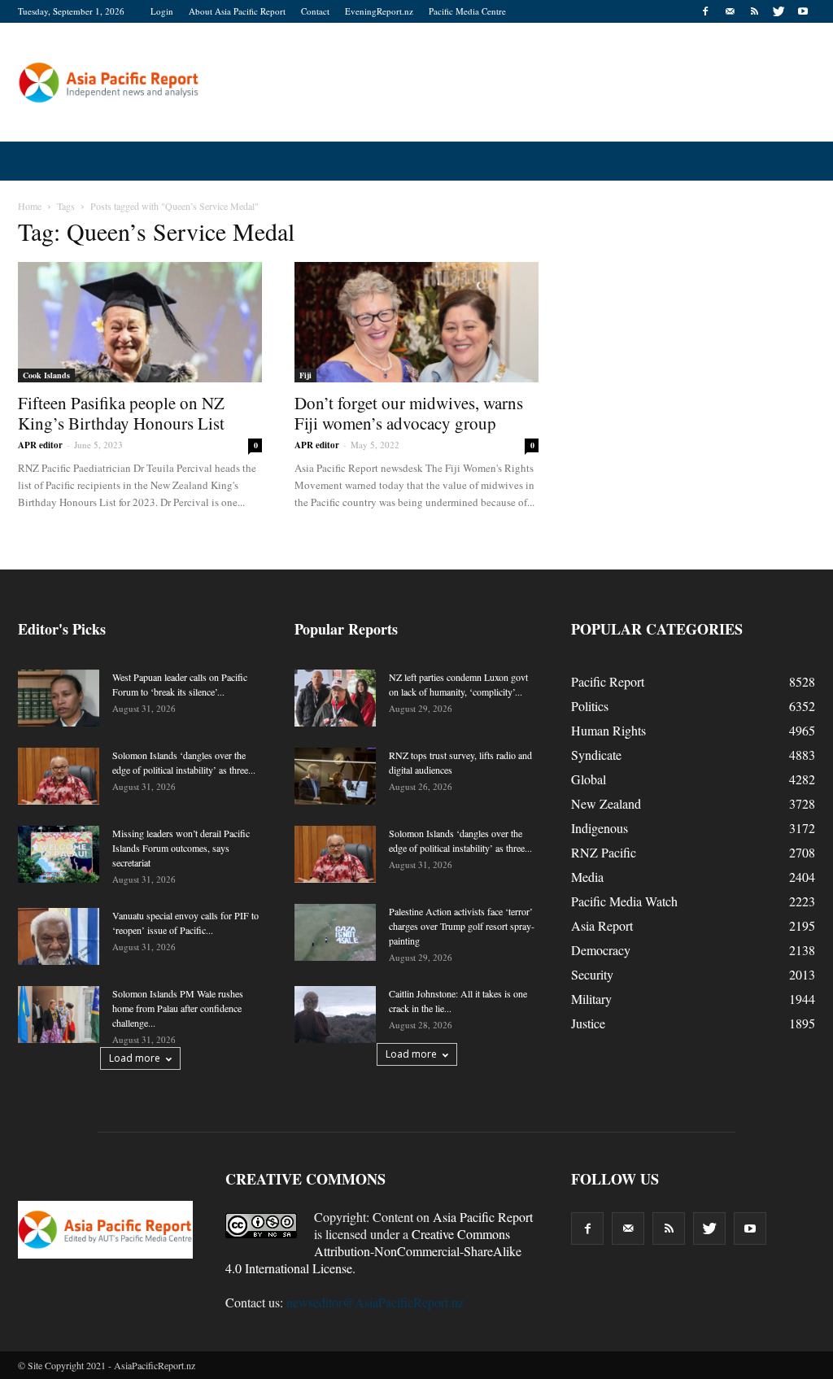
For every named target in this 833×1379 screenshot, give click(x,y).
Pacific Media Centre (467, 11)
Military (591, 998)
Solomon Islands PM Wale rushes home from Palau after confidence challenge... (177, 1008)
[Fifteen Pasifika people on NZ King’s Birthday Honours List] (140, 322)
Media (587, 876)
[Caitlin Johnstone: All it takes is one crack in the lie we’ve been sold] (335, 1014)
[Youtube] (803, 11)
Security (592, 974)
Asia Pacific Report (483, 1216)
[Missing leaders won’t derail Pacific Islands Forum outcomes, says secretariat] (58, 854)
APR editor (40, 445)
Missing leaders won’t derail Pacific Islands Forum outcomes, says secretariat (181, 848)
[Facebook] (705, 11)
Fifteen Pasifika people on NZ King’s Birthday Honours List (121, 412)
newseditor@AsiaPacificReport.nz (375, 1302)
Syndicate (596, 754)
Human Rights (608, 730)
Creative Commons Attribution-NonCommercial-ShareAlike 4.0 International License (373, 1250)
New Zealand (606, 803)
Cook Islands (46, 375)
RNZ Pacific (603, 852)
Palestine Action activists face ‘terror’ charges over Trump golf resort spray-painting (461, 926)
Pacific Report (607, 681)
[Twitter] (778, 11)
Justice (588, 1023)
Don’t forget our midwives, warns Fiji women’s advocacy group (408, 412)
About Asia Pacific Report (237, 11)
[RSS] (754, 11)
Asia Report (602, 925)
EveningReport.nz (379, 11)
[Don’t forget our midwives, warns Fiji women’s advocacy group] (416, 322)
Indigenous (599, 827)
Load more (134, 1058)
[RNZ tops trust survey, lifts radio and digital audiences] (335, 776)
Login (161, 11)
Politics (589, 705)
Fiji (305, 375)
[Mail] (729, 11)
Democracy (600, 949)
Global (588, 779)
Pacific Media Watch (624, 901)
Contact (315, 11)
